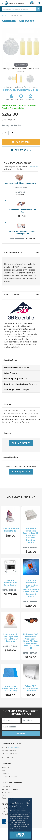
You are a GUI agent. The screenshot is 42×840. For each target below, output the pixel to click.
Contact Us (6, 786)
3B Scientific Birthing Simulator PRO (20, 183)
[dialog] (21, 819)
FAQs (4, 795)
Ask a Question (21, 472)
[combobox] (21, 9)
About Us (5, 767)
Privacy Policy (14, 822)
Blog (3, 770)
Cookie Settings (14, 828)
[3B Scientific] (21, 312)
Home (4, 15)
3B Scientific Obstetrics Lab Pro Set (22, 211)
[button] (34, 167)
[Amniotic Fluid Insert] (12, 78)
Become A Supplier (9, 776)
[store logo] (14, 3)
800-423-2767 (13, 747)
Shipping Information (10, 789)
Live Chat (5, 773)
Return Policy (7, 792)
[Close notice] (29, 800)
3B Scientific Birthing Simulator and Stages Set (22, 232)
